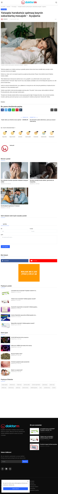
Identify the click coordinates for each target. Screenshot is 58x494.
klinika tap (4, 387)
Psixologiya (14, 6)
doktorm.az (12, 384)
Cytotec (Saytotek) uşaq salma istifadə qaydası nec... (24, 315)
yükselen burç (47, 387)
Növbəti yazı (33, 117)
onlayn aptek (4, 384)
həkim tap (19, 384)
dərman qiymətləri (36, 384)
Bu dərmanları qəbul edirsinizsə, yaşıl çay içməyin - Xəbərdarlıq (43, 120)
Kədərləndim (43, 136)
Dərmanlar (32, 488)
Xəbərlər (8, 6)
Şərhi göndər (5, 246)
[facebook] (2, 468)
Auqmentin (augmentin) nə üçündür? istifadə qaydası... (24, 307)
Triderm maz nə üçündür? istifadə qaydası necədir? (23, 298)
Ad (1, 228)
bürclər (53, 387)
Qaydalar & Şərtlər (34, 490)
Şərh (2, 234)
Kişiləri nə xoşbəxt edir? (17, 370)
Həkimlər (32, 483)
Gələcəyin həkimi (34, 486)
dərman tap (11, 387)
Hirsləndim (36, 136)
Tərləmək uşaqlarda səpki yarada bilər (20, 361)
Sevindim (20, 136)
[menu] (2, 2)
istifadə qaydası (34, 387)
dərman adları (27, 384)
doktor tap (52, 384)
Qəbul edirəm (15, 488)
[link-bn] (29, 273)
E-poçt (31, 228)
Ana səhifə (3, 6)
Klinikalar (32, 481)
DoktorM (12, 145)
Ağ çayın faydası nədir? (16, 353)
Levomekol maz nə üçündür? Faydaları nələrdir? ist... (24, 290)
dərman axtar (25, 387)
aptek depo (44, 384)
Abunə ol (25, 461)
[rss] (10, 468)
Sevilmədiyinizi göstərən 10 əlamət (10, 206)
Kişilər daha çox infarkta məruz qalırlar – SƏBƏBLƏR (14, 119)
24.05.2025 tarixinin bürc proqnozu (20, 337)
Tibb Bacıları (33, 484)
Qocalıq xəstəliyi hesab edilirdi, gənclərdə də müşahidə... (42, 181)
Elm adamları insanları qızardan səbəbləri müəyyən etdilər (14, 181)
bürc (41, 387)
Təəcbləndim (51, 136)
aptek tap (18, 387)
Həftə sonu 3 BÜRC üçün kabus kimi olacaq (21, 345)
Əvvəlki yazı (25, 117)
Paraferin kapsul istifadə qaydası (48, 444)
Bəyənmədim (12, 136)
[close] (28, 481)
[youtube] (6, 468)
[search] (56, 2)
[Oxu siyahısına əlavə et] (55, 109)
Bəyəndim (4, 136)
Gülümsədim (28, 136)
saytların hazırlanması (6, 126)
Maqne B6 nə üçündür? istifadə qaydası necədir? (23, 323)
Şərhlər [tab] (5, 224)
